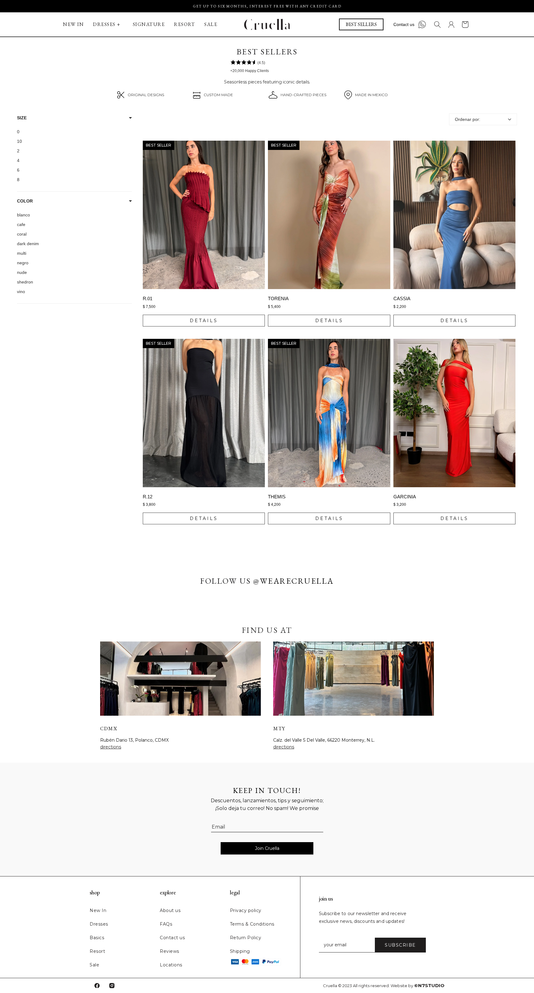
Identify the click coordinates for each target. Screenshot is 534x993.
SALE (210, 24)
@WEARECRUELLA (293, 581)
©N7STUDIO (429, 985)
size (22, 117)
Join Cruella (267, 848)
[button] (108, 24)
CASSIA (401, 298)
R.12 (147, 496)
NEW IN (73, 24)
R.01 (147, 298)
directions (110, 747)
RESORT (184, 24)
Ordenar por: (467, 119)
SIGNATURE (149, 24)
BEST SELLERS (361, 24)
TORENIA (278, 298)
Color (25, 200)
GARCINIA (404, 496)
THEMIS (277, 496)
